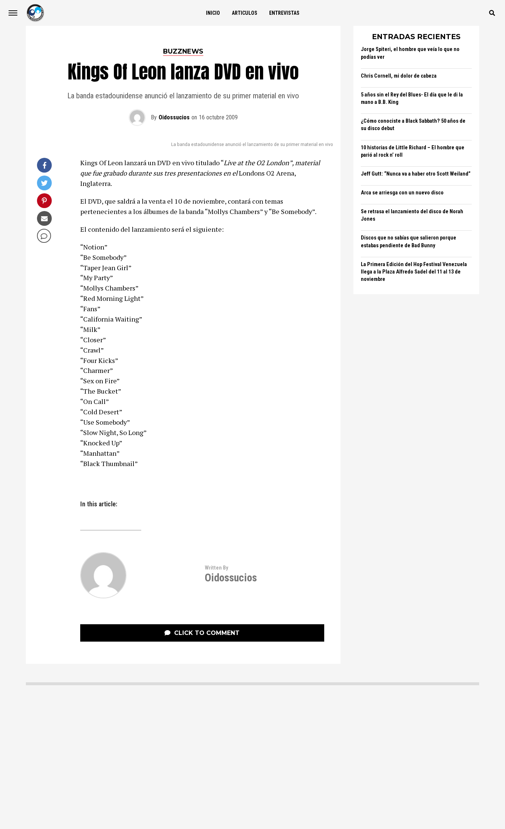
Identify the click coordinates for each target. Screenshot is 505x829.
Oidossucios (174, 117)
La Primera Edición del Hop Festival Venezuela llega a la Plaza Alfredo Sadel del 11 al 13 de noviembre (414, 271)
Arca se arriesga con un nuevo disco (402, 193)
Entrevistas (284, 13)
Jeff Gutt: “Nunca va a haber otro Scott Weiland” (416, 174)
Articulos (244, 13)
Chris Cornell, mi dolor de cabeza (399, 76)
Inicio (213, 13)
